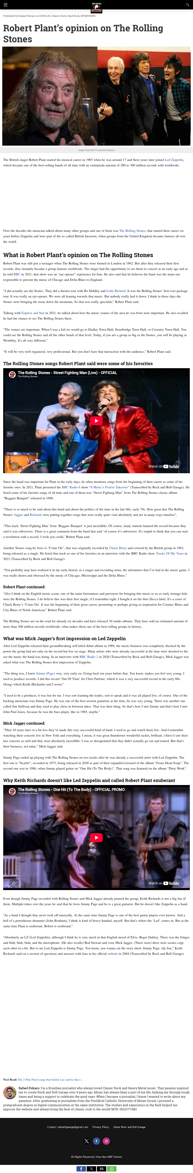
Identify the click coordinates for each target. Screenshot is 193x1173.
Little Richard (116, 290)
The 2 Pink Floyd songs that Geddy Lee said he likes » (50, 1079)
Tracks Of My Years (170, 553)
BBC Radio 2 (89, 656)
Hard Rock (73, 16)
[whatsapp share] (111, 1170)
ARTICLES (45, 16)
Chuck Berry (118, 547)
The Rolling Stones (132, 230)
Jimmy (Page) (45, 673)
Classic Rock (59, 16)
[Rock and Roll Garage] (96, 6)
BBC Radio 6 (71, 487)
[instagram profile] (106, 1141)
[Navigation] (4, 4)
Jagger (18, 514)
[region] (96, 197)
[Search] (186, 4)
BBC (17, 274)
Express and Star (32, 312)
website (113, 953)
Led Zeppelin (174, 159)
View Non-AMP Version (109, 1156)
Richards (36, 514)
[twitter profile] (86, 1141)
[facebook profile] (96, 1141)
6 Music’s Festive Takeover (109, 487)
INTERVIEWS (88, 16)
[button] (81, 1168)
